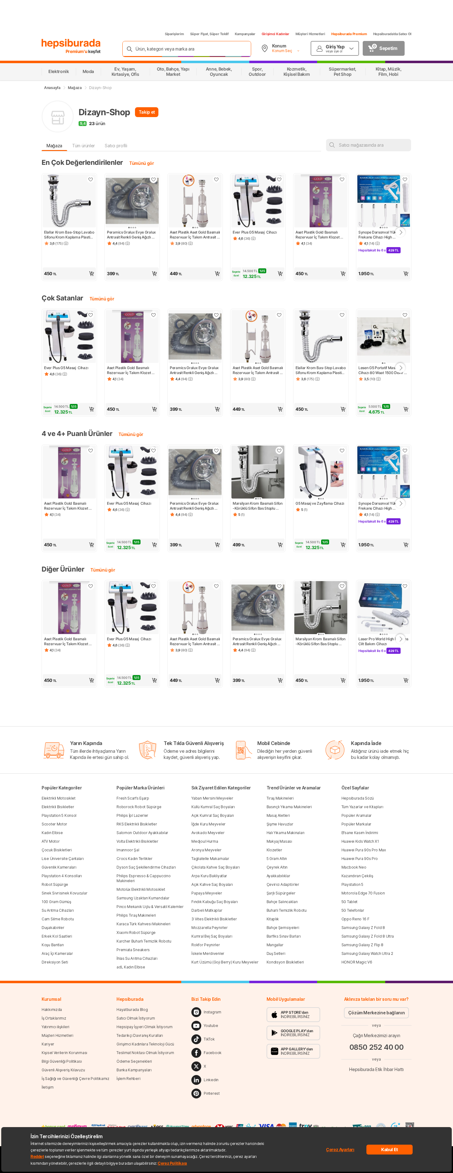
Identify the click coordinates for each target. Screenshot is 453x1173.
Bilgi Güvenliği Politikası (62, 1061)
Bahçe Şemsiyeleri (283, 927)
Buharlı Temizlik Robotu (287, 910)
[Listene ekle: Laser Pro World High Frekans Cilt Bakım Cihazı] (405, 586)
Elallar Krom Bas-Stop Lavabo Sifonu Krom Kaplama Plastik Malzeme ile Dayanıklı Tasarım (69, 235)
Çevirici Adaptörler (283, 884)
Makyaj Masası (279, 841)
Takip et (147, 112)
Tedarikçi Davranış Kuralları (139, 1035)
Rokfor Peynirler (205, 945)
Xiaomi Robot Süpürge (136, 932)
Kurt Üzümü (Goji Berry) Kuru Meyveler (224, 962)
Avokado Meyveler (207, 832)
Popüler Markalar (356, 824)
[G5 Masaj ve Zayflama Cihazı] (320, 473)
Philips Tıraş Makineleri (136, 915)
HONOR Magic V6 (356, 962)
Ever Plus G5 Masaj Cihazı (255, 232)
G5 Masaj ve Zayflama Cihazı (320, 503)
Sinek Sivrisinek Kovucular (64, 893)
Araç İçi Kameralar (57, 953)
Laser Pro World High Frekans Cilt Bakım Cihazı (383, 641)
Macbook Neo (353, 867)
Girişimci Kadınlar (275, 34)
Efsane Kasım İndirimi (359, 832)
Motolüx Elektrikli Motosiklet (140, 889)
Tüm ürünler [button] (83, 145)
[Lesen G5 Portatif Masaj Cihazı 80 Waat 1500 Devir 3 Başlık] (383, 337)
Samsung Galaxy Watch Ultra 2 (367, 953)
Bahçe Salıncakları (282, 901)
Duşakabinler (53, 927)
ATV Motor (50, 841)
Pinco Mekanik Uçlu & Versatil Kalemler (150, 906)
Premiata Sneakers (133, 949)
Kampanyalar (245, 34)
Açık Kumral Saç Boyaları (212, 815)
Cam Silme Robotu (58, 919)
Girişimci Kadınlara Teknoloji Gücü (145, 1044)
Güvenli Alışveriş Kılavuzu (63, 1070)
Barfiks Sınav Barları (284, 936)
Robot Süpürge (55, 884)
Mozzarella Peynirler (209, 927)
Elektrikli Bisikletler (58, 806)
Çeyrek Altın (277, 867)
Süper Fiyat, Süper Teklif (209, 34)
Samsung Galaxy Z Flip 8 (362, 945)
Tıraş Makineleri (280, 798)
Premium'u (77, 51)
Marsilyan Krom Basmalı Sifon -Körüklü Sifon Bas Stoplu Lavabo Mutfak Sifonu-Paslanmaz (258, 506)
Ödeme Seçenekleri (134, 1061)
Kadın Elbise (52, 832)
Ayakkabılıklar (278, 876)
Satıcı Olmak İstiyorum (135, 1018)
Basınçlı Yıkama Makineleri (289, 806)
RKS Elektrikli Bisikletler (136, 824)
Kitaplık (273, 919)
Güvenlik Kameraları (59, 867)
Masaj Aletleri (278, 815)
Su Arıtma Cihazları (58, 910)
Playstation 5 (352, 884)
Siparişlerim (174, 34)
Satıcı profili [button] (116, 145)
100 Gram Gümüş (56, 901)
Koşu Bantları (53, 945)
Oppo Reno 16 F (355, 919)
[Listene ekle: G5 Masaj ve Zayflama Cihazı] (342, 450)
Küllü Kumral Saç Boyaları (213, 806)
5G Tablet (349, 901)
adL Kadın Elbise (130, 967)
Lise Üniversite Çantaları (63, 858)
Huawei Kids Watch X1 (360, 841)
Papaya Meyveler (206, 893)
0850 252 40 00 (376, 1047)
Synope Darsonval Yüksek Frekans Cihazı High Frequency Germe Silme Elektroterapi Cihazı (380, 235)
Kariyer (48, 1044)
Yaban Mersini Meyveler (212, 798)
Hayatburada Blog (132, 1009)
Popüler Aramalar (356, 815)
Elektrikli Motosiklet (59, 798)
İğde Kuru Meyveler (208, 824)
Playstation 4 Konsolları (62, 876)
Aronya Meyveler (206, 850)
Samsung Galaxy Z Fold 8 (363, 927)
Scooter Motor (54, 824)
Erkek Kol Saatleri (57, 936)
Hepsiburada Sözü (357, 798)
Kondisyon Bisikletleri (285, 962)
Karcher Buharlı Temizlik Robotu (143, 941)
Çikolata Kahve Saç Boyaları (215, 867)
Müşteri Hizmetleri (310, 34)
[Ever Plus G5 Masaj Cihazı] (257, 201)
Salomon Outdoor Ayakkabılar (142, 832)
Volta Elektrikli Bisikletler (137, 841)
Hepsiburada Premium (349, 34)
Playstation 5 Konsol (59, 815)
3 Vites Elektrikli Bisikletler (214, 919)
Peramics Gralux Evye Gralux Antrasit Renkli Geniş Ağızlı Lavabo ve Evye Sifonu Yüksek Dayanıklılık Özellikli (132, 235)
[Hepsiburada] (71, 44)
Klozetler (274, 850)
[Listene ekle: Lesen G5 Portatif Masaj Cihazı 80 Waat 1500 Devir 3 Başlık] (405, 315)
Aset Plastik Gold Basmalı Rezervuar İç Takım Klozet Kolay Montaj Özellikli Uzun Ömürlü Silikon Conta (319, 235)
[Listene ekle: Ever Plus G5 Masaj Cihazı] (279, 179)
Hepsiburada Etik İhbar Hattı (376, 1069)
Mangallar (275, 945)
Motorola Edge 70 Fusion (363, 893)
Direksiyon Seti (55, 962)
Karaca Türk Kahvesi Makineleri (143, 924)
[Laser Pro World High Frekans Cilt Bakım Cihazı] (383, 608)
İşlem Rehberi (128, 1078)
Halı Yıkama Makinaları (285, 832)
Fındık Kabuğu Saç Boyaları (214, 901)
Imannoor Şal (127, 850)
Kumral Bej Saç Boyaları (211, 936)
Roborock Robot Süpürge (138, 806)
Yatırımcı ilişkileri (55, 1026)
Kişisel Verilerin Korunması (64, 1052)
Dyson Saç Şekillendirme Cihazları (146, 867)
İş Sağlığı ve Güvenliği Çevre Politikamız (75, 1078)
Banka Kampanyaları (134, 1070)
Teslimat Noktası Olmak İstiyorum (145, 1052)
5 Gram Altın (277, 858)
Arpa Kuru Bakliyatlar (209, 876)
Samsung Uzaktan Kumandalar (142, 898)
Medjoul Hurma (204, 841)
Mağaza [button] (54, 145)
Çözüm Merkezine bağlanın (376, 1012)
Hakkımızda (52, 1009)
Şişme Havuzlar (280, 824)
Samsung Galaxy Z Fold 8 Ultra (367, 936)
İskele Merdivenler (207, 953)
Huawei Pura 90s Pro (359, 858)
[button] (69, 273)
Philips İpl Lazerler (132, 815)
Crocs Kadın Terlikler (134, 858)
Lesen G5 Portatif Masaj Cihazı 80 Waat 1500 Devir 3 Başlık (382, 370)
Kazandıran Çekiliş (357, 876)
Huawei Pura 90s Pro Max (363, 850)
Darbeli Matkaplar (206, 910)
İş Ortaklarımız (54, 1018)
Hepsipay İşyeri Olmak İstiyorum (144, 1026)
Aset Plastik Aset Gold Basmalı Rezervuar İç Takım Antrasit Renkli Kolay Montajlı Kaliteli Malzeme (195, 235)
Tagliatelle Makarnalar (210, 858)
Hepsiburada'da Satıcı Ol (392, 34)
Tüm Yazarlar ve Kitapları (362, 806)
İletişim (48, 1087)
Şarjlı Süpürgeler (281, 893)
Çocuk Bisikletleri (57, 850)
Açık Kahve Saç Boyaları (212, 884)
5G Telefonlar (352, 910)
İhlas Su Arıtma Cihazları (136, 958)
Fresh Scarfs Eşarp (132, 798)
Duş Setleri (276, 953)
